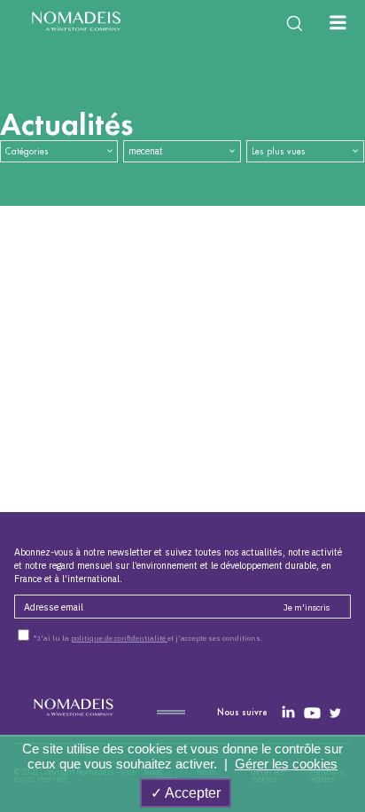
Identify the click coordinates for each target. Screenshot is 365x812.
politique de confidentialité (119, 638)
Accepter (191, 792)
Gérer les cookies (286, 763)
